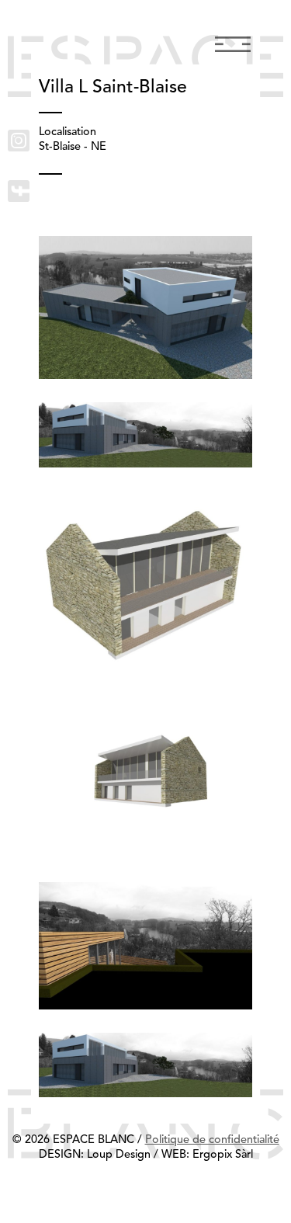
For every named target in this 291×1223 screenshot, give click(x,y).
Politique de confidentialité (212, 1140)
